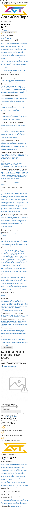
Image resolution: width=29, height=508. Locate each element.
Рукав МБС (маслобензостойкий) (9, 60)
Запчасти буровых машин (7, 334)
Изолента (18, 202)
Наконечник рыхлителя (17, 220)
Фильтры (3, 64)
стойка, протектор (5, 222)
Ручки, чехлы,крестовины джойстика (16, 316)
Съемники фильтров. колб (18, 324)
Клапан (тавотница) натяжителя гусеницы (17, 241)
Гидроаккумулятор (16, 110)
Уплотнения (23, 63)
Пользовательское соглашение (8, 500)
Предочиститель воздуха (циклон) (9, 285)
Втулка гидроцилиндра (6, 262)
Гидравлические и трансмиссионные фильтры (14, 279)
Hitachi (2, 37)
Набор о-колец (12, 294)
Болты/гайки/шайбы (6, 42)
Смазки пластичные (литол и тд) (14, 145)
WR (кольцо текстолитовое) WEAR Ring (17, 261)
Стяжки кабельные (16, 149)
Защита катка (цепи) (6, 301)
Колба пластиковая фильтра (8, 282)
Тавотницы (3, 241)
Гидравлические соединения (13, 43)
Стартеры (3, 61)
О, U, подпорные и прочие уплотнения (10, 131)
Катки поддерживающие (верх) (12, 303)
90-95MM (3, 178)
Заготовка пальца (13, 173)
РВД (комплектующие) (6, 55)
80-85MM (16, 178)
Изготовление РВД (10, 490)
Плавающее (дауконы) (6, 265)
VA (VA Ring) (4, 261)
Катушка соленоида (23, 193)
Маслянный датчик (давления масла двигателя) (13, 115)
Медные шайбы (5, 294)
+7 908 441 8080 (13, 23)
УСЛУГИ (3, 38)
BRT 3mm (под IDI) (14, 250)
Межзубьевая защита (6, 220)
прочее (18, 222)
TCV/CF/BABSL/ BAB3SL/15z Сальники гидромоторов (14, 259)
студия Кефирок (15, 506)
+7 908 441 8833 (5, 23)
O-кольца (19, 253)
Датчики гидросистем (6, 116)
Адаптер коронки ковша (7, 215)
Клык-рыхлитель (22, 333)
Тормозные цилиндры (6, 199)
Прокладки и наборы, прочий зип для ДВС (11, 54)
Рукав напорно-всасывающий (8, 234)
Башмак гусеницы (5, 300)
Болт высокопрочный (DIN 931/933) (17, 88)
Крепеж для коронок (17, 218)
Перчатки (3, 142)
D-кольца (24, 271)
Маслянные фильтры (20, 282)
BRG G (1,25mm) (5, 250)
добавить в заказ (6, 409)
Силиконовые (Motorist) (12, 182)
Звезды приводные (16, 301)
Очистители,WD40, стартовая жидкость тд (16, 148)
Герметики (7, 146)
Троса (11, 200)
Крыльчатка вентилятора (7, 194)
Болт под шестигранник (15, 86)
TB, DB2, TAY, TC (11, 271)
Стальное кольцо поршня (15, 267)
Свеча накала (18, 197)
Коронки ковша (8, 218)
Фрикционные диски (10, 64)
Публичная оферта (21, 499)
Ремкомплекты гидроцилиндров (14, 57)
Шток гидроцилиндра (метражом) (9, 339)
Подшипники (24, 208)
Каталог (6, 69)
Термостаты (24, 197)
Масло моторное (14, 143)
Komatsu (21, 37)
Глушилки (15, 193)
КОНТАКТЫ (8, 38)
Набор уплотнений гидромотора (18, 264)
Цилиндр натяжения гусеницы (19, 306)
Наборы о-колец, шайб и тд (16, 49)
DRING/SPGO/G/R (7, 253)
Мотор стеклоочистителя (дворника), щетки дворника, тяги (12, 205)
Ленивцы (3, 304)
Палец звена (9, 304)
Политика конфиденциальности (9, 499)
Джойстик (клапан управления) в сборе (10, 315)
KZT (13, 253)
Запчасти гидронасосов (21, 98)
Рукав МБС (9, 479)
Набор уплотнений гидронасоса (9, 100)
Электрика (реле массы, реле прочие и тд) (14, 70)
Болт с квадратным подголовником (9, 89)
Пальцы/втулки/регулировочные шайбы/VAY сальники (14, 51)
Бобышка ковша (5, 173)
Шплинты (19, 294)
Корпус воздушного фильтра (8, 277)
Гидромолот (15, 333)
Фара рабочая (4, 163)
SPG (10, 258)
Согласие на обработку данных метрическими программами (12, 502)
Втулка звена (13, 300)
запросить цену (16, 411)
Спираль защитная (22, 60)
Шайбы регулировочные (22, 172)
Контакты (3, 490)
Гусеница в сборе (21, 300)
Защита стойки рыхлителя (10, 217)
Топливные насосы (15, 63)
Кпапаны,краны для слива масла (9, 209)
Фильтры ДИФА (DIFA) (21, 280)
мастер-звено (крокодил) (14, 307)
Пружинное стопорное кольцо (8, 273)
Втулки (6, 170)
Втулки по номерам (23, 173)
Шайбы (20, 89)
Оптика (25, 49)
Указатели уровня (17, 200)
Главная (6, 67)
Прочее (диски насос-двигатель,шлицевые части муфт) (9, 157)
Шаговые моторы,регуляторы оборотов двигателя (11, 207)
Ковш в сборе (18, 223)
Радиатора (3, 182)
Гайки (7, 88)
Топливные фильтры (12, 286)
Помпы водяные (10, 197)
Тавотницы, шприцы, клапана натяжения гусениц (13, 482)
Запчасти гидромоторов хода (8, 98)
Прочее (24, 54)
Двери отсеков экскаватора (7, 124)
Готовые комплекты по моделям (15, 288)
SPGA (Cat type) (15, 258)
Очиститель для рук (11, 142)
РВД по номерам (16, 55)
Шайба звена (4, 307)
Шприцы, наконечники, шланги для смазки (11, 243)
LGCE (17, 37)
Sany (10, 37)
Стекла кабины (9, 61)
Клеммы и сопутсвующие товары (16, 46)
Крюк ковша (13, 222)
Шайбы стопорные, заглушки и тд (13, 90)
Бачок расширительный (7, 193)
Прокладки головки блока (7, 188)
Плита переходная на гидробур (14, 331)
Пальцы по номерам (6, 175)
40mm (7, 178)
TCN (17, 271)
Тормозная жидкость (6, 149)
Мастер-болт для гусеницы (19, 92)
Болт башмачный (5, 86)
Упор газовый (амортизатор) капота (12, 201)
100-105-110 (23, 176)
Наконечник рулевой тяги (16, 196)
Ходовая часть (19, 64)
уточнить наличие (6, 411)
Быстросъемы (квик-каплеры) (8, 330)
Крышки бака (4, 48)
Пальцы (3, 170)
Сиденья (23, 202)
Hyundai (6, 37)
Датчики (22, 43)
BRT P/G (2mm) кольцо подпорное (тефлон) (14, 251)
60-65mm (14, 176)
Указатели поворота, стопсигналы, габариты (12, 163)
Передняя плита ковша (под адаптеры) (13, 222)
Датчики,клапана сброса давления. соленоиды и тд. (14, 97)
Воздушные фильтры (20, 277)
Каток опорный (24, 303)
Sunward (13, 37)
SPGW (21, 258)
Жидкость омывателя (15, 146)
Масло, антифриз (12, 48)
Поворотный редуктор (17, 304)
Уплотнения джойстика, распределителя (11, 268)
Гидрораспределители (6, 107)
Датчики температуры (17, 116)
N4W (16, 253)
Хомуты (25, 64)
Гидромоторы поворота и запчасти (17, 101)
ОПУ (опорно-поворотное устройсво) (10, 51)
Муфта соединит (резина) (7, 154)
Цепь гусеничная (8, 306)
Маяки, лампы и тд (13, 163)
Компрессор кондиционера (14, 211)
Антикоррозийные (21, 286)
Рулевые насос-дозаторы (7, 103)
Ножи (24, 220)
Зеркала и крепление (10, 125)
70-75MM (11, 178)
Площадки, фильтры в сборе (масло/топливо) (12, 283)
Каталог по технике (20, 490)
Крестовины (15, 203)
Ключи (8, 322)
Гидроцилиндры (22, 339)
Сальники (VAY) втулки (10, 172)
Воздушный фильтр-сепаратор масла (10, 279)
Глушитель (9, 203)
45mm (18, 176)
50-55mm (9, 176)
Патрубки (22, 52)
